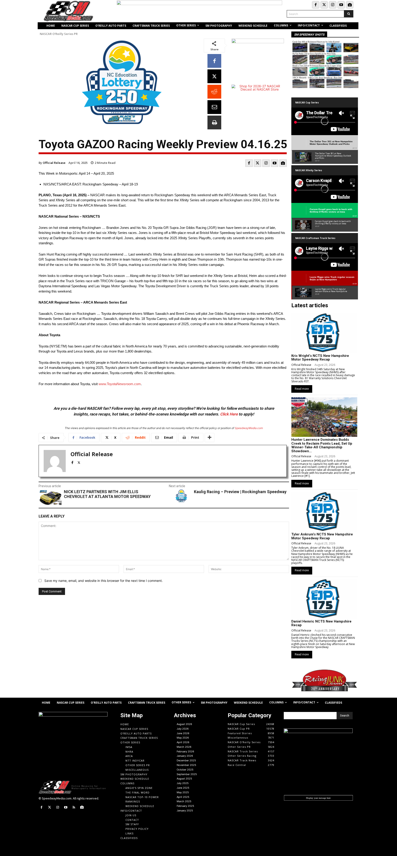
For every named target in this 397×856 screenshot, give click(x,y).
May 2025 (183, 792)
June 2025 (183, 787)
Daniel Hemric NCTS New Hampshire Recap (321, 623)
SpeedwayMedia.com (249, 428)
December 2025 (186, 760)
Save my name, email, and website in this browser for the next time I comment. (103, 581)
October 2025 (185, 769)
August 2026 (184, 724)
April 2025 (183, 797)
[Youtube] (341, 5)
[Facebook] (315, 5)
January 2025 (185, 810)
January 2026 (185, 755)
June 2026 (183, 733)
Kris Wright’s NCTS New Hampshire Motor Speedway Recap (320, 358)
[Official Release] (55, 461)
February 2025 (185, 806)
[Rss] (74, 807)
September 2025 (187, 774)
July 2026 (183, 728)
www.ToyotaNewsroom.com (120, 384)
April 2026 (183, 742)
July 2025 (183, 783)
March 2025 (184, 801)
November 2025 (186, 765)
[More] (209, 437)
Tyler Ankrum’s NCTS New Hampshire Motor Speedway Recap (322, 536)
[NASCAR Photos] (349, 5)
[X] (214, 76)
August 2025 (184, 778)
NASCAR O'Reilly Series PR (59, 34)
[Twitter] (324, 5)
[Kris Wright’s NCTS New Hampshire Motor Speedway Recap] (324, 333)
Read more (302, 388)
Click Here (229, 414)
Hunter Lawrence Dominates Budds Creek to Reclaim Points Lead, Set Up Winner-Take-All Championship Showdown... (321, 445)
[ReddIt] (214, 92)
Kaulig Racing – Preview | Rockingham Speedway (240, 491)
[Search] (348, 13)
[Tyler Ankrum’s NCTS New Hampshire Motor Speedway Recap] (324, 512)
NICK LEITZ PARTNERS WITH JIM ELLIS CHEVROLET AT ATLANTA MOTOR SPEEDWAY (107, 494)
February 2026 (185, 751)
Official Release (54, 163)
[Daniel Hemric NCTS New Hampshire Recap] (324, 599)
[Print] (214, 122)
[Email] (214, 107)
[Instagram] (332, 5)
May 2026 (183, 737)
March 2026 (184, 746)
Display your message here (318, 797)
